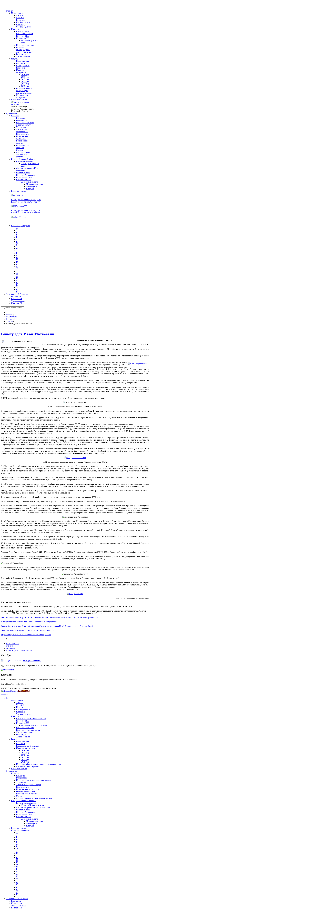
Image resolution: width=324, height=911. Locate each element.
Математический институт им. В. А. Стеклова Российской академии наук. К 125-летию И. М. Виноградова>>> (49, 617)
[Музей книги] (7, 670)
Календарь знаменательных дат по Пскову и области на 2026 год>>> (26, 211)
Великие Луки (12, 643)
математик (10, 648)
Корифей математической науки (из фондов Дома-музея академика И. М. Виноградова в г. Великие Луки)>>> (48, 626)
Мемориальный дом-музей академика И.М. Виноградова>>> (27, 630)
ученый (9, 646)
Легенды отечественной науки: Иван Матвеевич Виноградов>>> (29, 622)
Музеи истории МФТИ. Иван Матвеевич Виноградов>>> (26, 635)
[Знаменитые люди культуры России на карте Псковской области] (22, 104)
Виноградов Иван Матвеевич (27, 334)
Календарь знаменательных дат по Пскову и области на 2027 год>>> (26, 200)
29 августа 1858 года (32, 660)
